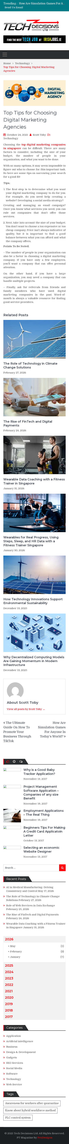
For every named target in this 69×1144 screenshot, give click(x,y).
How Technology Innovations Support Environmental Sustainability (33, 601)
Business (11, 1046)
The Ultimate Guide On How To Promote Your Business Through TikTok (17, 732)
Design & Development (21, 1052)
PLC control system (18, 1117)
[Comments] (20, 761)
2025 (9, 965)
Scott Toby (39, 134)
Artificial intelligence (19, 1041)
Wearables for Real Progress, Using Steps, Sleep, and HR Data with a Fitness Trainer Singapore (31, 541)
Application (13, 1035)
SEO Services (14, 1062)
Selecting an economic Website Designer (41, 849)
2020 (9, 998)
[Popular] (7, 761)
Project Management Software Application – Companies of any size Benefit (41, 792)
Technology (10, 138)
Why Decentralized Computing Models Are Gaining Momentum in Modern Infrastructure (33, 661)
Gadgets (11, 1057)
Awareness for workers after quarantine (32, 1103)
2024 (9, 972)
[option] (42, 3)
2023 (9, 978)
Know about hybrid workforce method (30, 1110)
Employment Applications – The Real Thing (43, 812)
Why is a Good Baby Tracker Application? (39, 772)
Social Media (14, 1068)
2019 (9, 1004)
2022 (9, 985)
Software (12, 1073)
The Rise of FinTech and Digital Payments (27, 423)
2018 (9, 1010)
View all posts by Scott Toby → (26, 709)
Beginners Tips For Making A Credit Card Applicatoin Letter (44, 831)
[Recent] (14, 761)
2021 (9, 991)
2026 (9, 939)
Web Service (14, 1084)
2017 (9, 1017)
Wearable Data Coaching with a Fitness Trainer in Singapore (34, 481)
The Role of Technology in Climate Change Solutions (30, 365)
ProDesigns (45, 1137)
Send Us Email (14, 7)
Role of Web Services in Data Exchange (30, 905)
